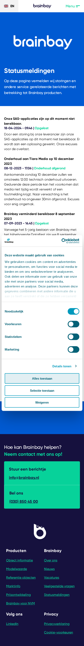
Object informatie (19, 560)
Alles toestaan (42, 378)
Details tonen (61, 366)
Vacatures (51, 577)
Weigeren (42, 402)
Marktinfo (13, 586)
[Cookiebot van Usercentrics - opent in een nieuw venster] (61, 240)
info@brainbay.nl (24, 477)
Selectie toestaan (42, 390)
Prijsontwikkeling (18, 595)
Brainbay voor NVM (20, 603)
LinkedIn (12, 624)
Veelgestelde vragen (59, 586)
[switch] (73, 324)
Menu (73, 6)
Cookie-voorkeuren (58, 632)
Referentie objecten (21, 577)
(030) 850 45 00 (23, 501)
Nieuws (49, 569)
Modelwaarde (16, 569)
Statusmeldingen (57, 595)
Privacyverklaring (57, 624)
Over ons (50, 560)
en (12, 6)
